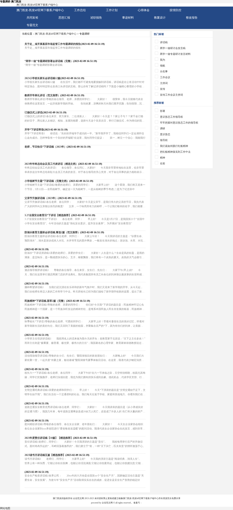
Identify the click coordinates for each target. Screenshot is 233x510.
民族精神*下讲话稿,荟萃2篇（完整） (45, 301)
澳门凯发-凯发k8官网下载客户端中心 (37, 4)
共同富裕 (32, 17)
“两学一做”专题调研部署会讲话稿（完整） (49, 61)
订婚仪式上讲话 (33, 112)
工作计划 (112, 10)
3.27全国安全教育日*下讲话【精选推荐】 (48, 215)
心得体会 (143, 10)
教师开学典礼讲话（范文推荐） (42, 95)
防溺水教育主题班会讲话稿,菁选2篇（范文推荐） (52, 232)
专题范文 (32, 25)
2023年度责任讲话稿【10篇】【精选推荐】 (49, 438)
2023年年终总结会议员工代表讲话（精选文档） (51, 164)
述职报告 (96, 17)
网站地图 (5, 508)
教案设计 (160, 17)
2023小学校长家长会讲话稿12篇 (42, 78)
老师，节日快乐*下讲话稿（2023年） (46, 146)
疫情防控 (175, 10)
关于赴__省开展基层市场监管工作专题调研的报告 (53, 44)
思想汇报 (64, 17)
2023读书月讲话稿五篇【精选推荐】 (45, 455)
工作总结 (80, 10)
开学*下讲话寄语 (34, 129)
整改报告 (192, 17)
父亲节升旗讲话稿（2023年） (41, 198)
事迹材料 (128, 17)
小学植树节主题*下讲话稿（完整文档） (47, 181)
